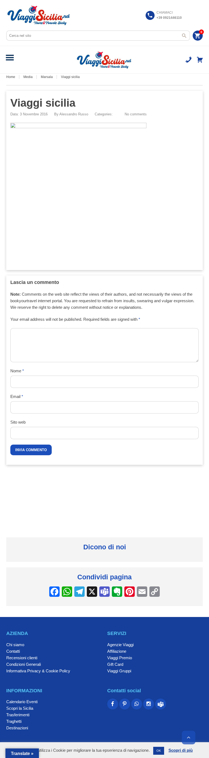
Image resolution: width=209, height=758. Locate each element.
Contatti (13, 651)
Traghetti (13, 721)
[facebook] (112, 704)
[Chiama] (188, 59)
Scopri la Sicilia (19, 708)
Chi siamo (15, 644)
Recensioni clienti (21, 657)
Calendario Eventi (22, 701)
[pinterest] (124, 704)
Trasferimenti (17, 714)
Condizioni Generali (23, 664)
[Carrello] (199, 59)
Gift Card (115, 664)
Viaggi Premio (119, 657)
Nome (17, 370)
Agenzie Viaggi (120, 644)
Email (16, 396)
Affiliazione (116, 651)
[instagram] (148, 704)
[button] (10, 59)
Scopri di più (180, 750)
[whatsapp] (136, 704)
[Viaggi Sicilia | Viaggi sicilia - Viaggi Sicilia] (39, 15)
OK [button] (158, 750)
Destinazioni (17, 728)
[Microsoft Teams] (160, 704)
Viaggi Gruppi (119, 671)
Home (10, 77)
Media (28, 77)
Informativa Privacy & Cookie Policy (38, 671)
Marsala (47, 77)
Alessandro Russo (73, 114)
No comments (136, 114)
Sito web (18, 422)
